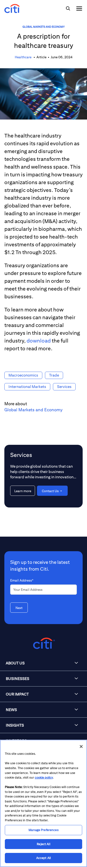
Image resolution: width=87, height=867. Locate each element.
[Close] (81, 746)
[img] (67, 8)
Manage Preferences (43, 830)
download (39, 340)
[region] (43, 803)
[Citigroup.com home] (43, 643)
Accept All (43, 858)
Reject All (43, 844)
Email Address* (21, 580)
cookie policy (44, 777)
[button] (43, 663)
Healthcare (23, 57)
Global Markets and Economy (43, 26)
